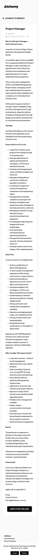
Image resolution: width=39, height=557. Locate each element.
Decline (24, 553)
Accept (15, 553)
